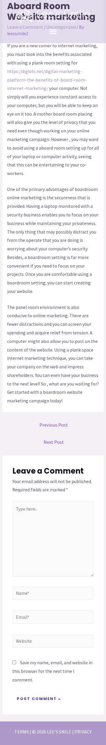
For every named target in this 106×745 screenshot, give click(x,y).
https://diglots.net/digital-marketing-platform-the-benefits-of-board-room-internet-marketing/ (47, 80)
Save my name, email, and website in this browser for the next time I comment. (52, 671)
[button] (53, 31)
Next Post (54, 442)
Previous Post (53, 425)
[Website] (53, 642)
